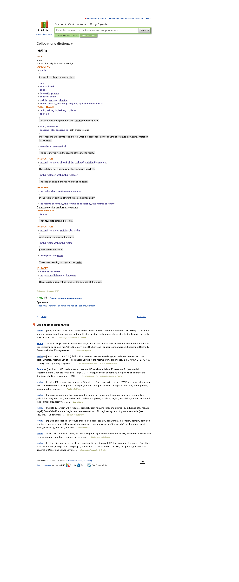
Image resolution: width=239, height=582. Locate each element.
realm (40, 330)
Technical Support (75, 461)
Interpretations (88, 35)
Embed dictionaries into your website (126, 19)
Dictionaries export (44, 465)
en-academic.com (44, 34)
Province (52, 305)
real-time (141, 316)
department (64, 305)
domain (91, 305)
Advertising (87, 461)
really (44, 316)
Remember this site (97, 19)
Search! (145, 30)
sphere (82, 305)
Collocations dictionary (67, 35)
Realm (40, 343)
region (74, 305)
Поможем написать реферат (66, 298)
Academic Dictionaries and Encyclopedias (81, 24)
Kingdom (41, 305)
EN (147, 19)
